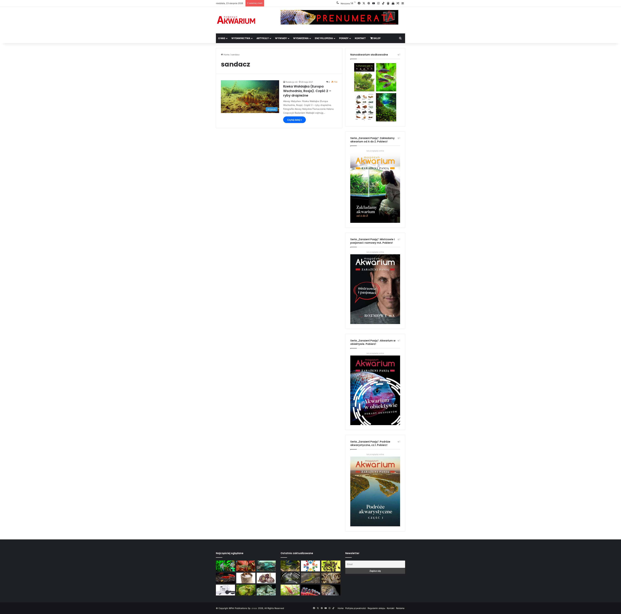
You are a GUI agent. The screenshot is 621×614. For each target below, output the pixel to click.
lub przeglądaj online (375, 252)
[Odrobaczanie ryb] (266, 578)
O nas (221, 38)
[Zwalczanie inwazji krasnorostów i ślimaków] (266, 590)
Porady (344, 38)
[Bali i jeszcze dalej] (290, 578)
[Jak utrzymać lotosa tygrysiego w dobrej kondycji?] (245, 590)
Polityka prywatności (355, 608)
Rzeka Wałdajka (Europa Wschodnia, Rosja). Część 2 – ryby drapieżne (307, 91)
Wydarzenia (301, 38)
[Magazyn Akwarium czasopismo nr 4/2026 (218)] (290, 566)
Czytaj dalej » (294, 119)
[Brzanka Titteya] (290, 590)
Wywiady (281, 38)
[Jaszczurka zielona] (310, 578)
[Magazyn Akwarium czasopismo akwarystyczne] (236, 20)
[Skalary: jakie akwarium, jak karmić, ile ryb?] (225, 566)
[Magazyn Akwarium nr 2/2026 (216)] (330, 590)
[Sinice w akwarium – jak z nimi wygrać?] (266, 566)
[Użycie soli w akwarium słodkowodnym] (245, 578)
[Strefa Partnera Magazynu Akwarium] (310, 566)
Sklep (377, 38)
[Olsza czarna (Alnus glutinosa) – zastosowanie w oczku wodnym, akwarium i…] (330, 566)
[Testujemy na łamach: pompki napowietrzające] (225, 590)
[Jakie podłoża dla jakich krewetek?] (225, 578)
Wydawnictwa (240, 38)
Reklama (400, 608)
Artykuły (262, 38)
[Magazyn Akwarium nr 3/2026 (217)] (310, 590)
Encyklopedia (324, 38)
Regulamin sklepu (376, 608)
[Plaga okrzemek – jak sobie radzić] (245, 566)
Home (226, 54)
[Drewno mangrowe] (330, 578)
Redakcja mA (292, 82)
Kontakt (360, 38)
